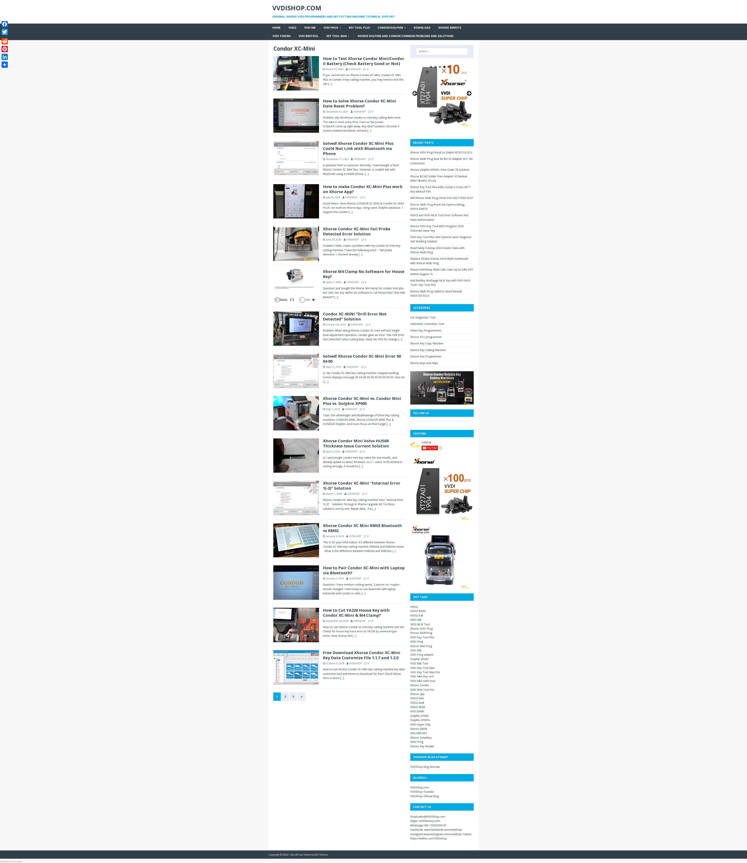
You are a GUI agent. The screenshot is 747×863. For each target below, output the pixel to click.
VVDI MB (310, 27)
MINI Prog (416, 742)
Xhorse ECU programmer (426, 337)
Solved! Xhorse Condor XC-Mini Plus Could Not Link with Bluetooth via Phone (358, 148)
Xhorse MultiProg (421, 633)
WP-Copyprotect (18, 861)
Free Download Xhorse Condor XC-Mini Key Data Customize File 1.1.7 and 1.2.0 (361, 655)
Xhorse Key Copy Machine (426, 343)
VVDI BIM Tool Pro (422, 689)
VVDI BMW (417, 711)
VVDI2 (292, 27)
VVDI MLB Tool (420, 624)
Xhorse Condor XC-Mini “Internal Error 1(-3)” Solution (361, 485)
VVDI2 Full (416, 615)
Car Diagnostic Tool (422, 317)
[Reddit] (5, 41)
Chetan (11, 861)
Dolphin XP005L (420, 720)
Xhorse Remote (449, 27)
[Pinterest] (5, 49)
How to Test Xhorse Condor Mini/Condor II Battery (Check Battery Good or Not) (363, 61)
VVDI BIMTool (308, 36)
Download (422, 27)
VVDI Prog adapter (422, 654)
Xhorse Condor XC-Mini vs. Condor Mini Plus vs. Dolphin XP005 (362, 401)
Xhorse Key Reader (422, 746)
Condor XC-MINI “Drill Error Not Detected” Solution (355, 316)
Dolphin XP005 (419, 659)
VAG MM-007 (418, 733)
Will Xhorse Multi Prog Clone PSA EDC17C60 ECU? (441, 198)
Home (276, 27)
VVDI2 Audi (417, 703)
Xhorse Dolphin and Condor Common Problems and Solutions (405, 36)
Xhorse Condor (419, 685)
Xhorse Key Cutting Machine (428, 350)
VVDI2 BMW (418, 611)
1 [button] (431, 67)
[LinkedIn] (5, 57)
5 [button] (449, 67)
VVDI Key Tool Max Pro (425, 672)
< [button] (415, 94)
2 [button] (435, 67)
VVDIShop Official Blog (424, 796)
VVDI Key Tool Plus (422, 637)
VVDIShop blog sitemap (425, 767)
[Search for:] (442, 51)
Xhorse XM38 (418, 729)
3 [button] (440, 67)
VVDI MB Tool (419, 663)
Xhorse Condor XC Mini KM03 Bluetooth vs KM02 (362, 528)
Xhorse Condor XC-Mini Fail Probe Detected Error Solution (356, 231)
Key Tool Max (336, 36)
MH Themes (321, 854)
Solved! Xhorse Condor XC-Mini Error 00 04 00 (362, 359)
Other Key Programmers (425, 330)
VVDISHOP (355, 69)
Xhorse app (417, 694)
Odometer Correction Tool (427, 324)
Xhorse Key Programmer (425, 356)
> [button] (469, 94)
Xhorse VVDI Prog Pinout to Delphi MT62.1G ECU (441, 152)
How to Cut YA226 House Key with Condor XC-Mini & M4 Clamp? (356, 613)
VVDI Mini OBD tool (422, 681)
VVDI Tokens (282, 36)
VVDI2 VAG (417, 698)
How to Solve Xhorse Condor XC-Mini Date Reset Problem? (359, 103)
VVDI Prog (331, 27)
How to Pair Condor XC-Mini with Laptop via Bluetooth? (364, 570)
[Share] (5, 65)
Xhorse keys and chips (424, 363)
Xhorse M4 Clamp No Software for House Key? (363, 274)
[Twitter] (5, 32)
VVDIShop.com (419, 787)
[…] (330, 84)
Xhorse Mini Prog (421, 646)
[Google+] (5, 36)
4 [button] (444, 67)
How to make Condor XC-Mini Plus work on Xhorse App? (362, 189)
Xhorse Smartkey (421, 737)
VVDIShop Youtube (422, 792)
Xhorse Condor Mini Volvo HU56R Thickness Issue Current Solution (356, 443)
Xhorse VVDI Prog (421, 628)
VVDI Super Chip (420, 724)
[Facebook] (5, 24)
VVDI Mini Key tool (422, 676)
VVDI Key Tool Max (422, 668)
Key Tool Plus (359, 27)
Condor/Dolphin (390, 27)
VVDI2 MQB (417, 707)
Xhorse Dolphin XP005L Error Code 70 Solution (439, 170)
